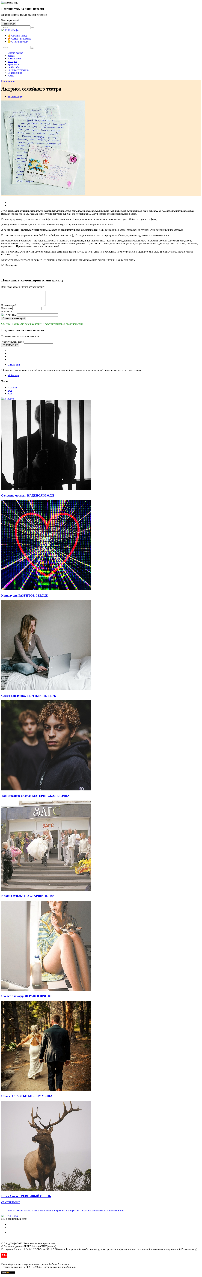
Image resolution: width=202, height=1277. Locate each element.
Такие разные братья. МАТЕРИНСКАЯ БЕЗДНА (35, 795)
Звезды (11, 55)
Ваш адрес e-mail (10, 20)
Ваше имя (6, 308)
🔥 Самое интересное (19, 38)
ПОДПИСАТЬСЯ (10, 345)
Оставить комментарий (14, 318)
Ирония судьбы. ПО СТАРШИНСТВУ (27, 895)
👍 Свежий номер (17, 35)
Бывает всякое (15, 53)
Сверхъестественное (19, 70)
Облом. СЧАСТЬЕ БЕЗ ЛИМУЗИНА (26, 1096)
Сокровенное (15, 72)
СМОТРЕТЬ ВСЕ (10, 1202)
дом (10, 393)
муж (10, 390)
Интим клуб (14, 58)
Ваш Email (6, 311)
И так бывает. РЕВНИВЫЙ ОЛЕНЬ (26, 1196)
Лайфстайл (13, 67)
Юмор (11, 75)
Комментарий (8, 305)
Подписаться (9, 24)
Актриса (12, 387)
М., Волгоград (15, 96)
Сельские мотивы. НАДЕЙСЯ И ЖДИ (27, 495)
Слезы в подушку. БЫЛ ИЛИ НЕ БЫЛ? (28, 695)
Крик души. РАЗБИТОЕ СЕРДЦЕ (24, 595)
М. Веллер (13, 375)
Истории (12, 61)
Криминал (13, 64)
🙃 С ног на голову (18, 41)
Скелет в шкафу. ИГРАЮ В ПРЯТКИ (27, 996)
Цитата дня (14, 364)
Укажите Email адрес (12, 341)
